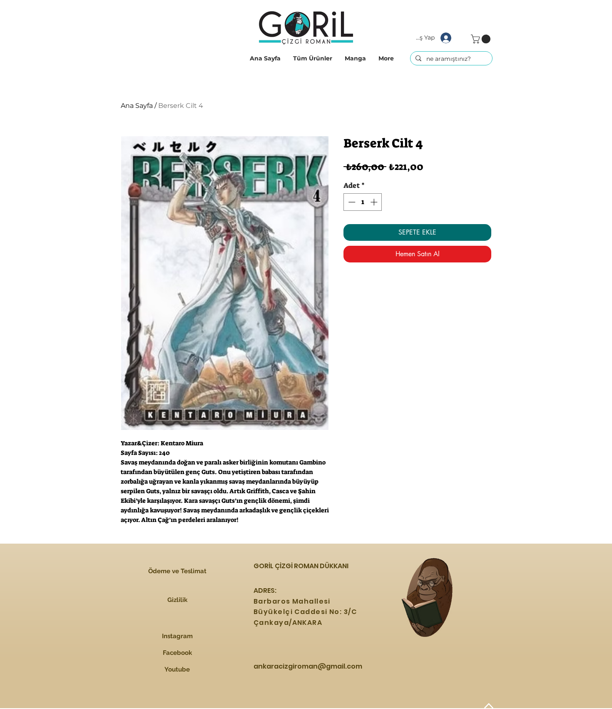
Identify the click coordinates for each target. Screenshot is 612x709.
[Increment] (374, 202)
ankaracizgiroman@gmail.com (308, 666)
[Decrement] (351, 202)
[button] (312, 58)
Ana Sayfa (137, 106)
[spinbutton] (362, 202)
